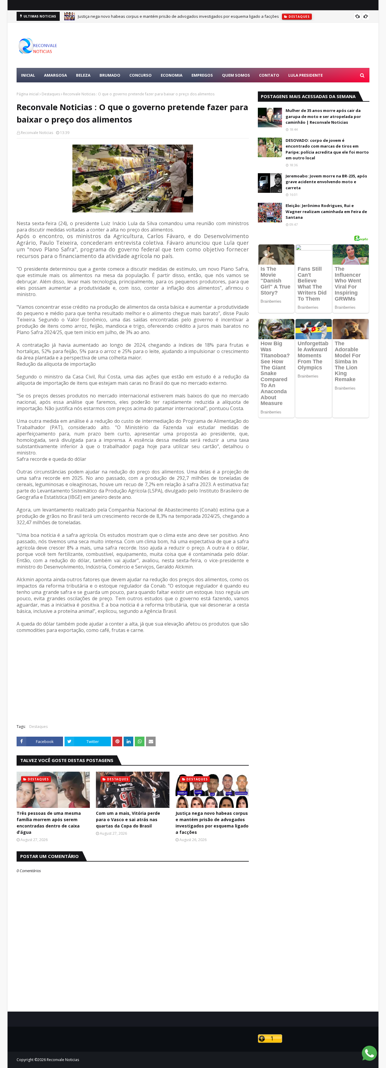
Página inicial (28, 94)
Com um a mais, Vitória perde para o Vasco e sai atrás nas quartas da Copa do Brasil (128, 819)
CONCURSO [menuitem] (140, 75)
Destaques (51, 94)
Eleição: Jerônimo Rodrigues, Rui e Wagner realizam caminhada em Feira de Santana (326, 211)
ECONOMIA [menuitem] (171, 75)
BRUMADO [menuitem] (110, 75)
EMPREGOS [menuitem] (202, 75)
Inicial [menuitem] (28, 75)
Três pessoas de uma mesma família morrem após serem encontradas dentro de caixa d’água (49, 822)
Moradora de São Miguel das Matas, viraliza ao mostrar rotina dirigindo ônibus (150, 17)
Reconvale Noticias (37, 132)
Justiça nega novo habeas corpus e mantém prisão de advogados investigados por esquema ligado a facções (212, 822)
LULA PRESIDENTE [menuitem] (305, 75)
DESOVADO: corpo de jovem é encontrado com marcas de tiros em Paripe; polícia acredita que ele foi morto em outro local (327, 149)
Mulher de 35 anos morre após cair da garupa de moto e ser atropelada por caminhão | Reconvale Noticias (323, 116)
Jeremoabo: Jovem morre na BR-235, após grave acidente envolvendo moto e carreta (326, 181)
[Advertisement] (259, 45)
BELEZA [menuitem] (83, 75)
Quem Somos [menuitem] (236, 75)
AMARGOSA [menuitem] (55, 75)
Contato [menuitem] (269, 75)
